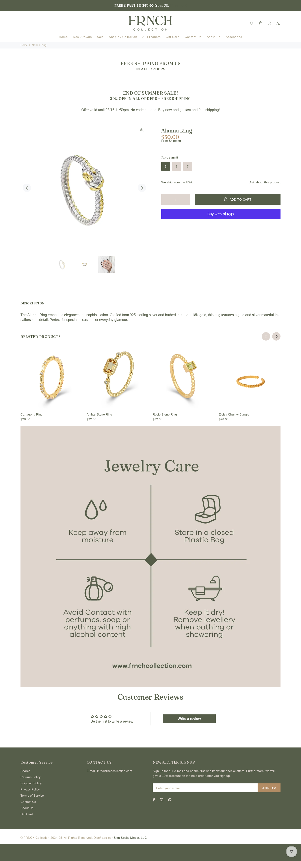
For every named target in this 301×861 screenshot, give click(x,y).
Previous (27, 188)
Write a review (189, 719)
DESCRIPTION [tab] (32, 303)
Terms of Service (32, 795)
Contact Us (28, 801)
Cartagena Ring (31, 414)
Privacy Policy (30, 789)
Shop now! (178, 5)
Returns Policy (30, 777)
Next (142, 188)
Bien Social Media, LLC (130, 837)
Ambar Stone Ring (99, 414)
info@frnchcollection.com (114, 771)
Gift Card (26, 814)
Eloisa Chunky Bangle (234, 414)
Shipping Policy (31, 783)
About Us (26, 808)
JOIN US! (269, 788)
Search (25, 771)
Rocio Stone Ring (165, 414)
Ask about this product (265, 182)
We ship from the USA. (177, 182)
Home (24, 45)
